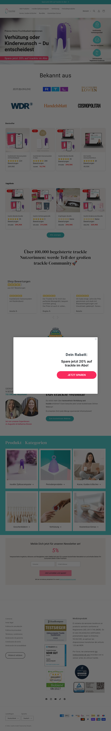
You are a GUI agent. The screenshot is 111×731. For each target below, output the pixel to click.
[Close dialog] (96, 339)
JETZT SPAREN (77, 375)
